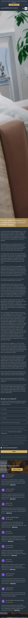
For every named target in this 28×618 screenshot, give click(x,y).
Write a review (17, 469)
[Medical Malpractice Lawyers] (9, 8)
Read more (13, 484)
